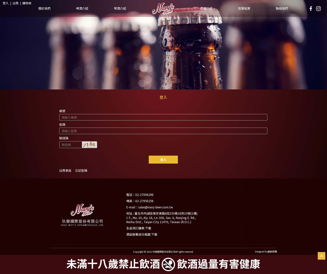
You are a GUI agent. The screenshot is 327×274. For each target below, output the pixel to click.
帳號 (62, 111)
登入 (6, 3)
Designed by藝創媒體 (266, 251)
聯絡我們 (282, 8)
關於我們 (44, 8)
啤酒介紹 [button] (82, 8)
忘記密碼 (81, 170)
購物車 (26, 3)
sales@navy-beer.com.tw (155, 207)
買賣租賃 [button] (244, 8)
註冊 (15, 3)
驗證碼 (63, 138)
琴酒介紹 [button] (120, 8)
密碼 (62, 124)
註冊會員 (65, 170)
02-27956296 (144, 194)
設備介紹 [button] (206, 8)
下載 (148, 228)
